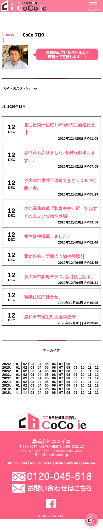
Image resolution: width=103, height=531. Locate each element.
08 (68, 364)
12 (97, 367)
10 (83, 367)
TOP (5, 88)
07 (61, 364)
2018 (6, 392)
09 (75, 367)
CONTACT (90, 463)
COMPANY (73, 463)
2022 (6, 378)
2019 (6, 389)
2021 (6, 382)
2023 (6, 375)
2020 (6, 385)
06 (54, 364)
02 (25, 364)
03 (32, 364)
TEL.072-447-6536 (35, 451)
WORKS (35, 463)
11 (90, 367)
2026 (6, 364)
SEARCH (21, 463)
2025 (6, 367)
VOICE (47, 463)
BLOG (17, 88)
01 (18, 364)
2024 (6, 371)
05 (47, 364)
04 (39, 364)
